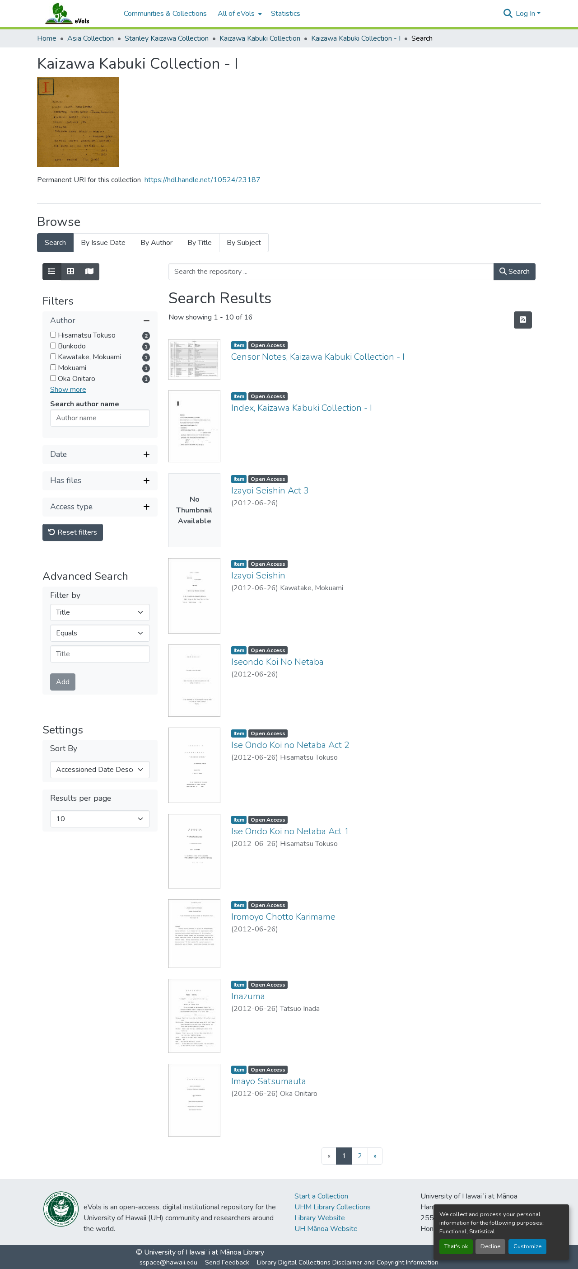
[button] (76, 13)
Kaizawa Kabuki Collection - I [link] (356, 38)
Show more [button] (68, 390)
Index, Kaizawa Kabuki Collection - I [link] (301, 408)
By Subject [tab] (244, 243)
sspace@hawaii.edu (168, 1262)
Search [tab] (55, 243)
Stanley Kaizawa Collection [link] (167, 38)
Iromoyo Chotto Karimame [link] (283, 917)
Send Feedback (227, 1262)
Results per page (80, 798)
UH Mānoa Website (326, 1229)
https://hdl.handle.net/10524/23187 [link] (202, 180)
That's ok (456, 1246)
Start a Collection (321, 1196)
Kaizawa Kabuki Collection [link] (259, 38)
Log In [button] (526, 14)
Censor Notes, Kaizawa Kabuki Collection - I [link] (318, 357)
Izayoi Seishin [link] (258, 575)
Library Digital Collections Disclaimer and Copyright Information (347, 1262)
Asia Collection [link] (90, 38)
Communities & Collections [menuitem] (165, 14)
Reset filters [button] (76, 532)
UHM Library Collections (332, 1207)
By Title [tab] (199, 243)
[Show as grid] (70, 271)
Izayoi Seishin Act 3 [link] (270, 490)
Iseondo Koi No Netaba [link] (277, 662)
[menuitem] (239, 13)
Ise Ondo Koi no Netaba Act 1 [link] (290, 831)
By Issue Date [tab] (103, 243)
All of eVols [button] (236, 14)
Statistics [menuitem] (285, 14)
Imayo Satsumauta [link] (268, 1081)
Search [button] (518, 272)
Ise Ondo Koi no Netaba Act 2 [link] (290, 745)
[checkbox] (53, 335)
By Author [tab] (156, 243)
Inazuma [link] (248, 996)
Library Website (319, 1218)
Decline (490, 1246)
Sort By (63, 749)
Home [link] (46, 38)
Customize (527, 1246)
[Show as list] (51, 271)
